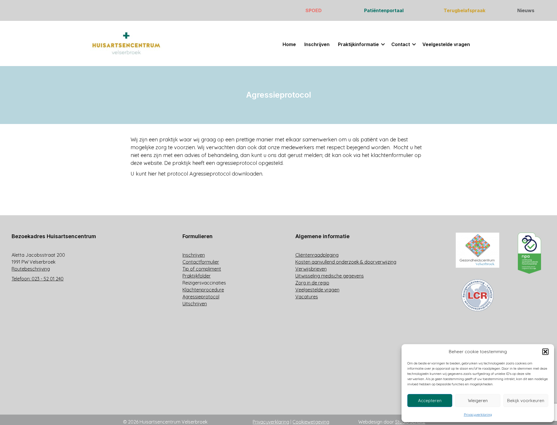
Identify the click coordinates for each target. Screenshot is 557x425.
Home (289, 44)
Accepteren (430, 400)
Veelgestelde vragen (446, 44)
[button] (545, 352)
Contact (400, 44)
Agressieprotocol (209, 173)
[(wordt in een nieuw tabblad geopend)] (477, 249)
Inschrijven (317, 44)
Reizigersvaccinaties (204, 283)
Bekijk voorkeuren (525, 400)
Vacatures (306, 297)
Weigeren (478, 400)
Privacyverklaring (478, 414)
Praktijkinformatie (358, 44)
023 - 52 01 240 (48, 279)
